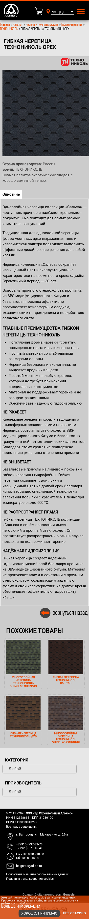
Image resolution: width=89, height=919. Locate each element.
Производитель (23, 782)
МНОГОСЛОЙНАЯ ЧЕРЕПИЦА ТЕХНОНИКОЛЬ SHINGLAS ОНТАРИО (23, 681)
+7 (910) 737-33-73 (29, 844)
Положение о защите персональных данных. (37, 874)
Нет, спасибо (74, 913)
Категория (16, 759)
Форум (80, 894)
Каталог (18, 24)
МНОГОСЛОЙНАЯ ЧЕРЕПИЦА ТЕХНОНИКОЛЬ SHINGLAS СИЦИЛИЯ (66, 737)
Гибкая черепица (71, 24)
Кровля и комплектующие (42, 24)
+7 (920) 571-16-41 (29, 848)
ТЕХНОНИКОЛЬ (9, 28)
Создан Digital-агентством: (48, 894)
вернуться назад (70, 612)
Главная (5, 24)
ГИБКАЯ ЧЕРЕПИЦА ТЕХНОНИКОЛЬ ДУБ (23, 734)
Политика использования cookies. (30, 878)
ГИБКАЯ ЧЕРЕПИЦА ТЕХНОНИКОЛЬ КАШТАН (66, 680)
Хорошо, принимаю (39, 913)
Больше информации (20, 906)
